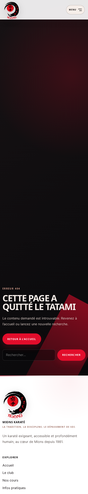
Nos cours (10, 480)
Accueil (8, 465)
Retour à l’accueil (21, 339)
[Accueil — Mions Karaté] (12, 10)
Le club (8, 473)
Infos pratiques (14, 488)
